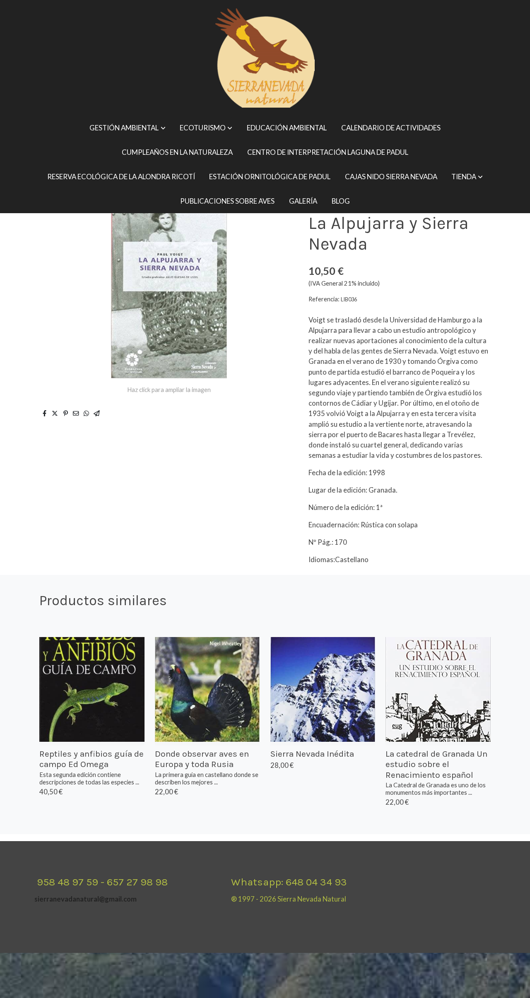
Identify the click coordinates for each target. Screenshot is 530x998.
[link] (265, 58)
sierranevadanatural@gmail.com (85, 899)
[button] (128, 128)
